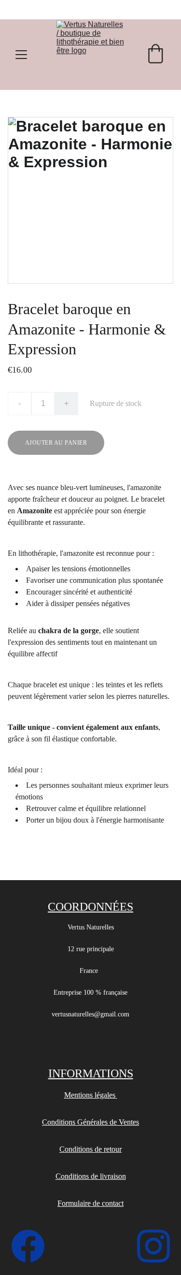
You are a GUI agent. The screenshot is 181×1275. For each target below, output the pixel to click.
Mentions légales (90, 1095)
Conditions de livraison (91, 1176)
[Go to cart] (155, 54)
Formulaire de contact (90, 1203)
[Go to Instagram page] (153, 1246)
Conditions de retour (90, 1149)
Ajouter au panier (56, 442)
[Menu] (21, 54)
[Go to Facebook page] (33, 1246)
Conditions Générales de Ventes (90, 1122)
